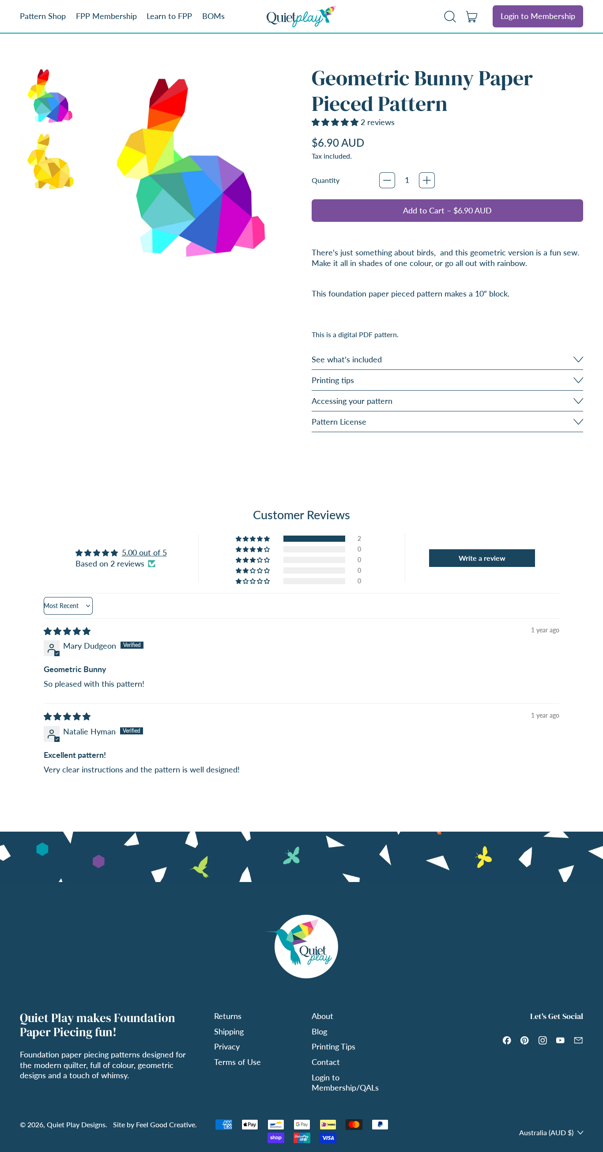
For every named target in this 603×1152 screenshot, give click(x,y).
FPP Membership (106, 16)
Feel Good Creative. (166, 1124)
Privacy (227, 1046)
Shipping (229, 1031)
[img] (67, 631)
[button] (450, 16)
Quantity (325, 180)
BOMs (213, 16)
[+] (427, 180)
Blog (319, 1031)
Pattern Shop (43, 16)
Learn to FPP (169, 16)
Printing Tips (333, 1046)
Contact (326, 1062)
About (322, 1016)
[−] (387, 180)
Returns (227, 1016)
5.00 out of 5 (144, 552)
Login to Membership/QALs (345, 1082)
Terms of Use (237, 1062)
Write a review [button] (482, 558)
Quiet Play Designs (76, 1124)
